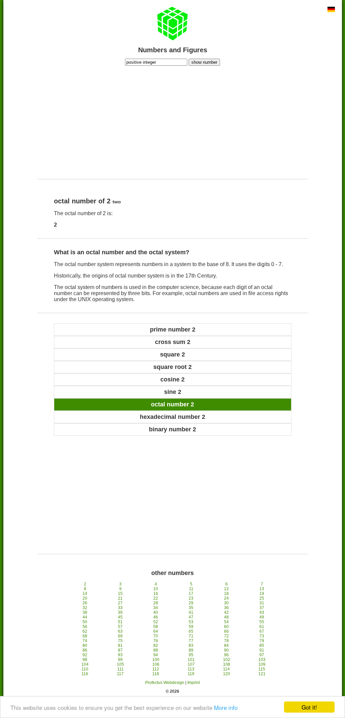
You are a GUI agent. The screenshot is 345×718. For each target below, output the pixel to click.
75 (120, 640)
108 (226, 664)
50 (85, 622)
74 (85, 640)
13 (261, 588)
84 (226, 645)
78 (226, 640)
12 (226, 588)
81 (120, 645)
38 (85, 612)
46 (155, 617)
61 (261, 626)
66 (226, 631)
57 (120, 626)
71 (191, 636)
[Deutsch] (331, 10)
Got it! (309, 707)
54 (226, 622)
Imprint (193, 682)
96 (226, 655)
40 (155, 612)
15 (120, 593)
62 (85, 631)
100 (155, 659)
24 (226, 598)
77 (191, 640)
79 (261, 640)
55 (261, 622)
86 (85, 650)
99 (120, 659)
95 (191, 655)
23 (191, 598)
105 (120, 664)
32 (85, 607)
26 (85, 603)
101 (191, 659)
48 (226, 617)
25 (261, 598)
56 (85, 626)
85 (261, 645)
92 (85, 655)
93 (120, 655)
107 (191, 664)
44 (85, 617)
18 (226, 593)
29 (191, 603)
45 (120, 617)
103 (261, 659)
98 (85, 659)
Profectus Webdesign (164, 682)
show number (204, 62)
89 (191, 650)
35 (191, 607)
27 (120, 603)
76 (155, 640)
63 (120, 631)
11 (191, 588)
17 (191, 593)
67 (261, 631)
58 (155, 626)
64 (155, 631)
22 (155, 598)
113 (191, 669)
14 (85, 593)
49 (261, 617)
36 (226, 607)
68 (85, 636)
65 (191, 631)
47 (191, 617)
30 (226, 603)
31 (261, 603)
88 (155, 650)
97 (261, 655)
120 (226, 673)
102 (226, 659)
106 (155, 664)
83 (191, 645)
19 (261, 593)
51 (120, 622)
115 (261, 669)
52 (155, 622)
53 (191, 622)
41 (191, 612)
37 (261, 607)
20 (85, 598)
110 (85, 669)
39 (120, 612)
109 (261, 664)
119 (191, 673)
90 (226, 650)
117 (120, 673)
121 (261, 673)
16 (155, 593)
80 (85, 645)
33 (120, 607)
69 (120, 636)
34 (155, 607)
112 (155, 669)
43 (261, 612)
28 (155, 603)
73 (261, 636)
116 (85, 673)
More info (226, 707)
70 (155, 636)
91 (261, 650)
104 (85, 664)
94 (155, 655)
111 (120, 669)
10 (155, 588)
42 (226, 612)
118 (155, 673)
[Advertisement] (172, 121)
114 (226, 669)
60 (226, 626)
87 (120, 650)
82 (155, 645)
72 (226, 636)
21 (120, 598)
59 (191, 626)
